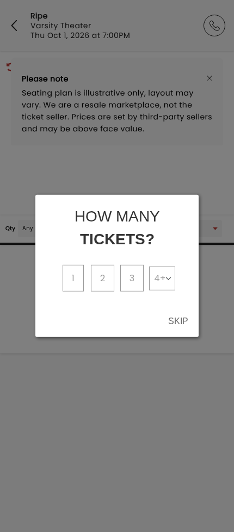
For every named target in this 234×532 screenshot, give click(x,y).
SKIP (178, 321)
